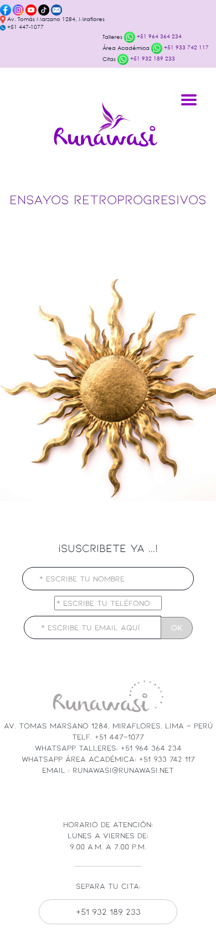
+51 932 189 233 (151, 58)
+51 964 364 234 (158, 36)
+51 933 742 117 (185, 47)
